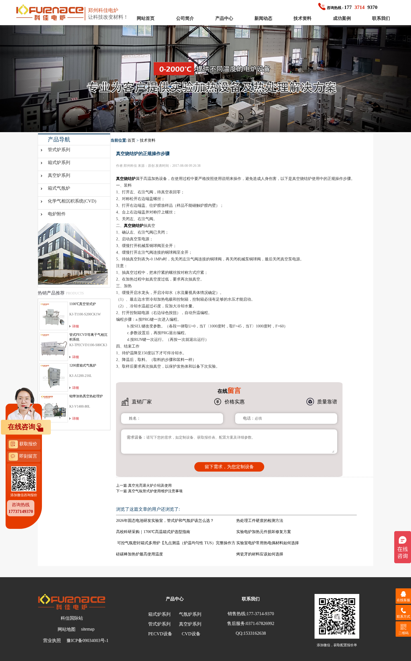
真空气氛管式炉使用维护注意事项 (155, 491)
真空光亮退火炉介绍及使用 (150, 485)
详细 (75, 326)
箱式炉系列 (59, 162)
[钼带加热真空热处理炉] (54, 408)
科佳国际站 (72, 618)
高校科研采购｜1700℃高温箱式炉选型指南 (153, 532)
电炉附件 (57, 213)
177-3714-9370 (260, 613)
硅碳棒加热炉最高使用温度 (139, 554)
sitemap (88, 629)
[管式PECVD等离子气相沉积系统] (54, 346)
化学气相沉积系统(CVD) (72, 201)
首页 (131, 140)
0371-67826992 (260, 623)
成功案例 (342, 18)
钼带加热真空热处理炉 (86, 396)
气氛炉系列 (190, 614)
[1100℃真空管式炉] (54, 316)
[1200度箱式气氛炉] (54, 377)
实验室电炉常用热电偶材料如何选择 (267, 543)
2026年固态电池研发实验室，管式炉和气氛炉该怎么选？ (165, 521)
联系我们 (381, 18)
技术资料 (302, 18)
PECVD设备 (160, 633)
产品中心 (224, 18)
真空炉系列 (59, 175)
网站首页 (146, 18)
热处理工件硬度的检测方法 (259, 521)
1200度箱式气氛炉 (82, 365)
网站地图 (66, 629)
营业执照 (52, 640)
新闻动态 (263, 18)
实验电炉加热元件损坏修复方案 (263, 532)
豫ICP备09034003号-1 (87, 640)
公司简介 (185, 18)
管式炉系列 (59, 149)
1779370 (352, 7)
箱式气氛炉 (59, 188)
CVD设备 (191, 633)
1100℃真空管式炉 (82, 304)
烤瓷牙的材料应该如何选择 (259, 554)
